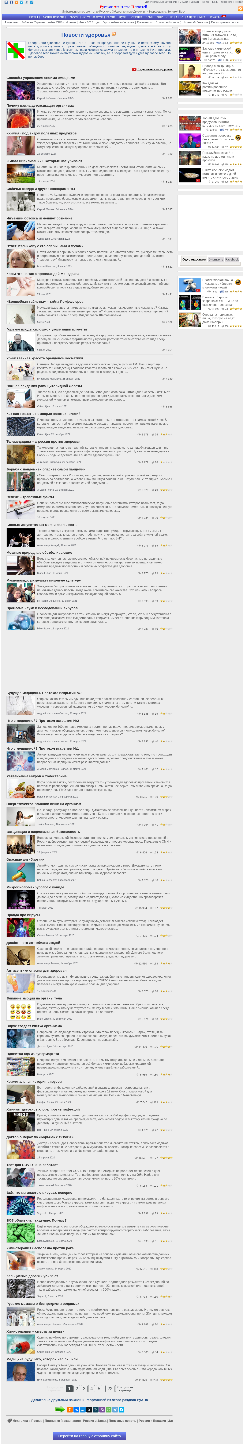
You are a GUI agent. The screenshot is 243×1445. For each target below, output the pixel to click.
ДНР (160, 16)
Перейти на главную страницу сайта (89, 1436)
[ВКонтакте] (76, 1409)
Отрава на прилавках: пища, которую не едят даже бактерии (218, 318)
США (180, 16)
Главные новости (52, 16)
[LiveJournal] (96, 1409)
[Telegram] (115, 1409)
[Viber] (102, 1409)
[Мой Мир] (83, 1409)
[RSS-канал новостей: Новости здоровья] (113, 34)
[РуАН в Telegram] (31, 2)
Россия (110, 16)
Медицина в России (28, 1420)
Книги (215, 2)
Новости (73, 16)
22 (109, 1388)
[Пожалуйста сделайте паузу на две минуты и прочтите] (190, 164)
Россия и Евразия (152, 1420)
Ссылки (184, 2)
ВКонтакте (216, 259)
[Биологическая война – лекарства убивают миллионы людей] (190, 291)
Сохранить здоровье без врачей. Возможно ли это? (218, 139)
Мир (202, 16)
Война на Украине (33, 22)
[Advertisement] (90, 660)
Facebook (232, 259)
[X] (89, 1409)
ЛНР (169, 16)
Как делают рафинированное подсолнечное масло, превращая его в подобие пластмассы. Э (220, 90)
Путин (123, 16)
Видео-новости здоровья (155, 69)
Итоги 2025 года (89, 22)
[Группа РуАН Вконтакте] (6, 2)
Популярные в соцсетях (227, 22)
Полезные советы (122, 1420)
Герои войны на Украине (118, 22)
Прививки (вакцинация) (63, 1420)
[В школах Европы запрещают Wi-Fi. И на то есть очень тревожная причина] (190, 308)
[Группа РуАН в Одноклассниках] (16, 2)
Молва (205, 2)
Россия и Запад (95, 1420)
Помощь (214, 16)
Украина (136, 16)
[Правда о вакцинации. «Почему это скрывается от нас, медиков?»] (190, 77)
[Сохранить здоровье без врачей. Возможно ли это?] (190, 147)
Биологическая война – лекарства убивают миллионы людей (217, 283)
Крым (149, 16)
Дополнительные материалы (161, 2)
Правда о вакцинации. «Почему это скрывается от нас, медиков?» (221, 69)
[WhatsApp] (108, 1409)
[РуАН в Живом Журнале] (26, 2)
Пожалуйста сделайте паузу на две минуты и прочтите (218, 156)
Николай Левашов (196, 22)
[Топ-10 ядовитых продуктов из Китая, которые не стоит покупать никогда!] (190, 129)
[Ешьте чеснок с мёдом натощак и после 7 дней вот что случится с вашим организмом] (190, 181)
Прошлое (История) (168, 22)
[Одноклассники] (70, 1409)
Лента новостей (92, 16)
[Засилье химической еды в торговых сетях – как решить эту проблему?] (190, 60)
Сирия (191, 16)
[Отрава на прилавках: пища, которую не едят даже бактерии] (190, 326)
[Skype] (121, 1409)
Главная (33, 16)
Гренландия (144, 22)
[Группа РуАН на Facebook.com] (11, 2)
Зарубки (195, 2)
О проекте (226, 2)
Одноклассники (194, 259)
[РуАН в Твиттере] (21, 2)
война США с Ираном (62, 22)
